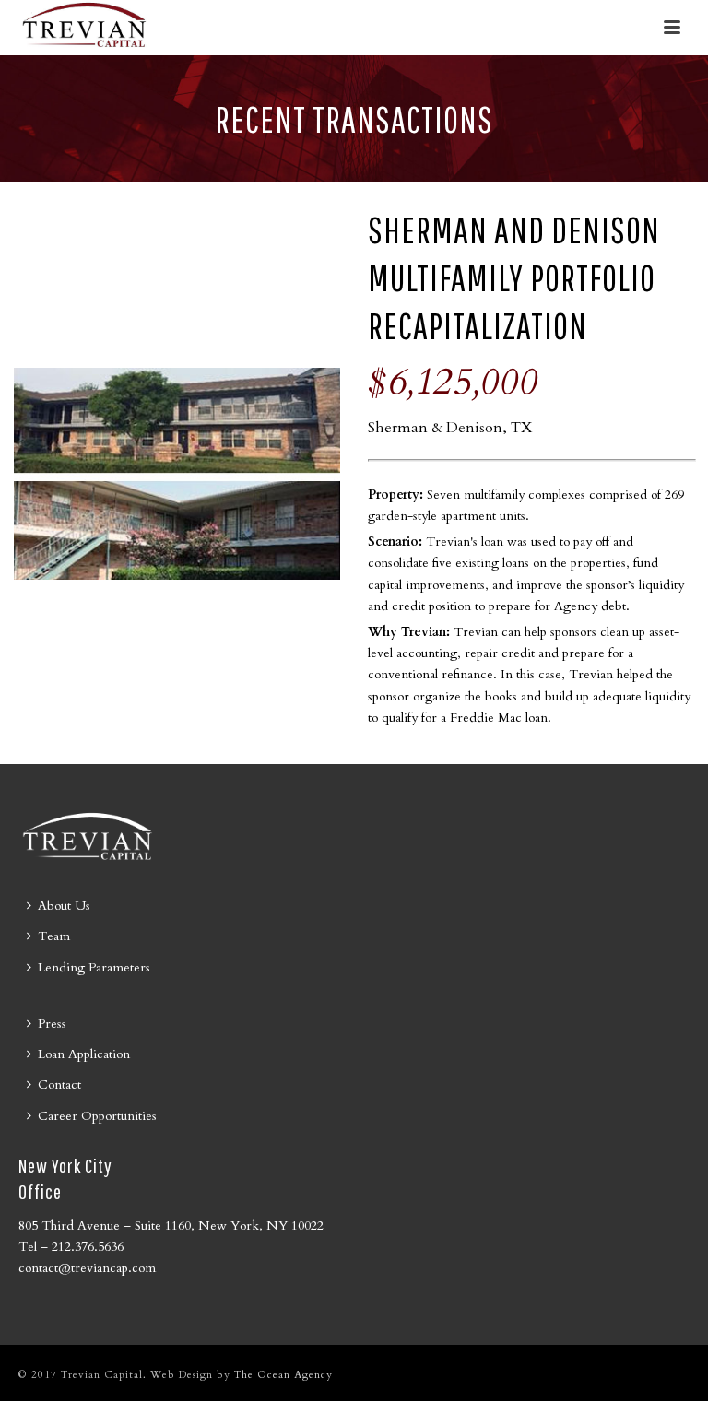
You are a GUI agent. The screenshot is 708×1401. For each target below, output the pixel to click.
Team (54, 936)
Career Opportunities (97, 1115)
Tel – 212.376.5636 (71, 1246)
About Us (64, 905)
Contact (59, 1084)
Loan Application (84, 1054)
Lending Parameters (94, 967)
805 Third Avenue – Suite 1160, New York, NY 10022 (171, 1225)
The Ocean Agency (283, 1375)
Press (52, 1023)
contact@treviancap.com (87, 1268)
